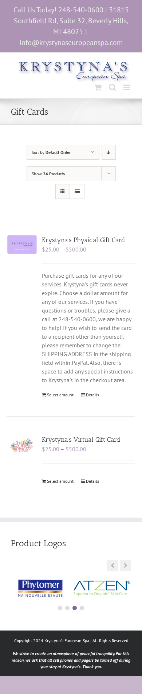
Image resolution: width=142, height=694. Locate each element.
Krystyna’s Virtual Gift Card (81, 440)
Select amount (60, 394)
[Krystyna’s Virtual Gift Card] (22, 445)
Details (92, 394)
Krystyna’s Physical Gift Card (83, 240)
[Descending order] (109, 152)
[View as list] (77, 191)
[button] (125, 565)
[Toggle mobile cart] (98, 87)
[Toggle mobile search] (112, 87)
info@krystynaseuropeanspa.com (71, 42)
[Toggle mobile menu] (127, 87)
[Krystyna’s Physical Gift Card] (22, 244)
